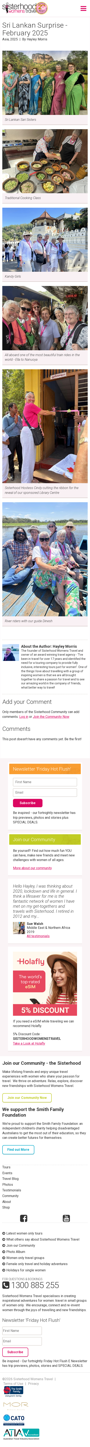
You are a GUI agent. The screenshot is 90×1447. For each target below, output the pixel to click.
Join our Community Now (27, 1098)
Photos (7, 1185)
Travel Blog (10, 1179)
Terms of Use (13, 1384)
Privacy (33, 1384)
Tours (6, 1167)
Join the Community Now (51, 717)
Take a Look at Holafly (29, 1043)
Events (7, 1173)
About (6, 1202)
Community (10, 1196)
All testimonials (38, 936)
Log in (23, 717)
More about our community (32, 868)
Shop (6, 1207)
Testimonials (11, 1190)
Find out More (18, 1150)
